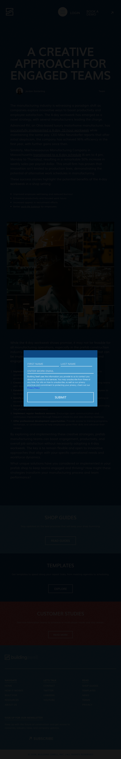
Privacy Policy (33, 387)
